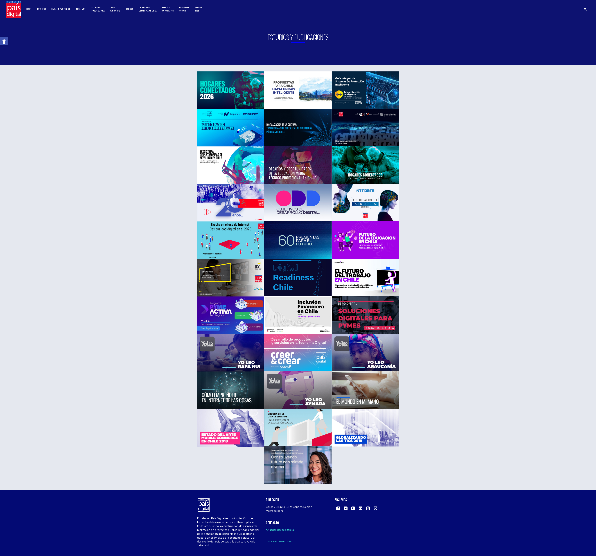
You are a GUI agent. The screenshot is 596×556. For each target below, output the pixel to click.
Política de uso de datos (279, 541)
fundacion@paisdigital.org (280, 530)
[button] (4, 41)
